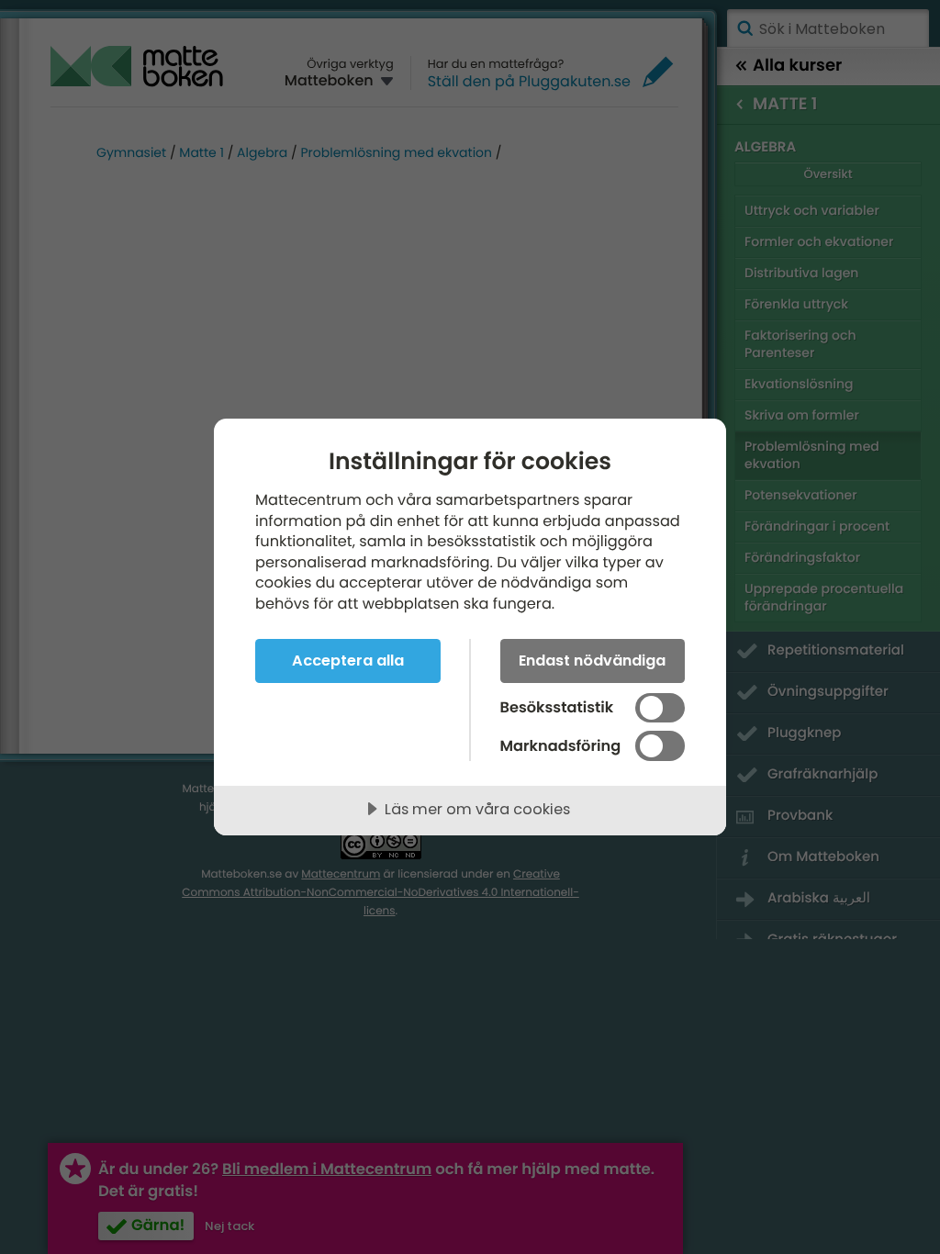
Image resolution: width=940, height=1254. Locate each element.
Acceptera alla (348, 660)
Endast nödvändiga (592, 660)
